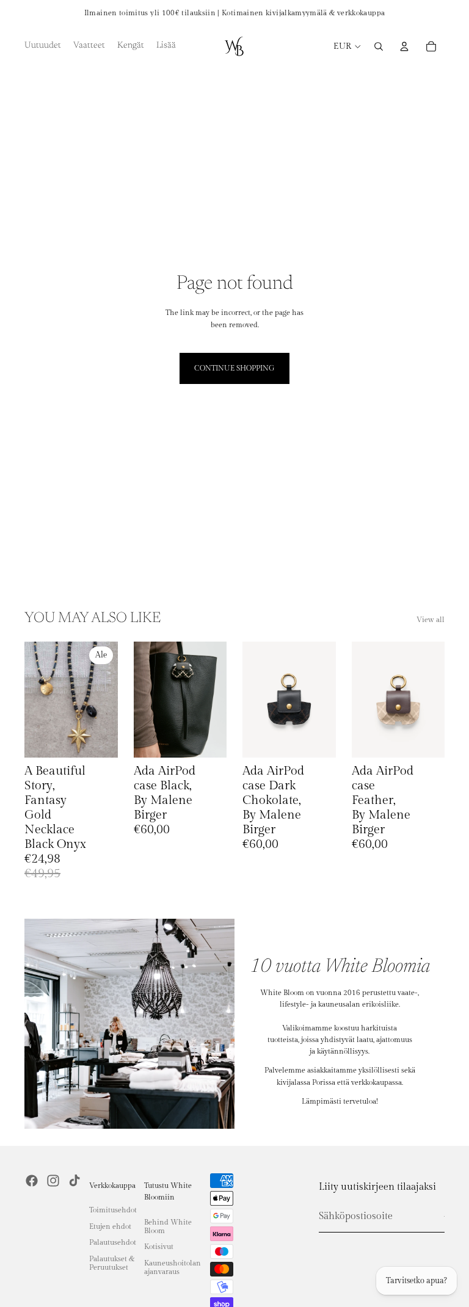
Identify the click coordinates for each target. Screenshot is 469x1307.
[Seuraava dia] (104, 699)
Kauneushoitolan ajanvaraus (172, 1267)
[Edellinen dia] (37, 699)
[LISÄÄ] (99, 739)
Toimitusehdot (113, 1210)
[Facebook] (31, 1180)
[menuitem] (166, 46)
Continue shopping (234, 368)
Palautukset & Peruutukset (111, 1263)
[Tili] (404, 46)
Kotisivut (158, 1246)
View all (430, 619)
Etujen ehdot (110, 1226)
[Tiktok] (74, 1180)
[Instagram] (53, 1180)
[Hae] (378, 46)
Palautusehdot (112, 1242)
